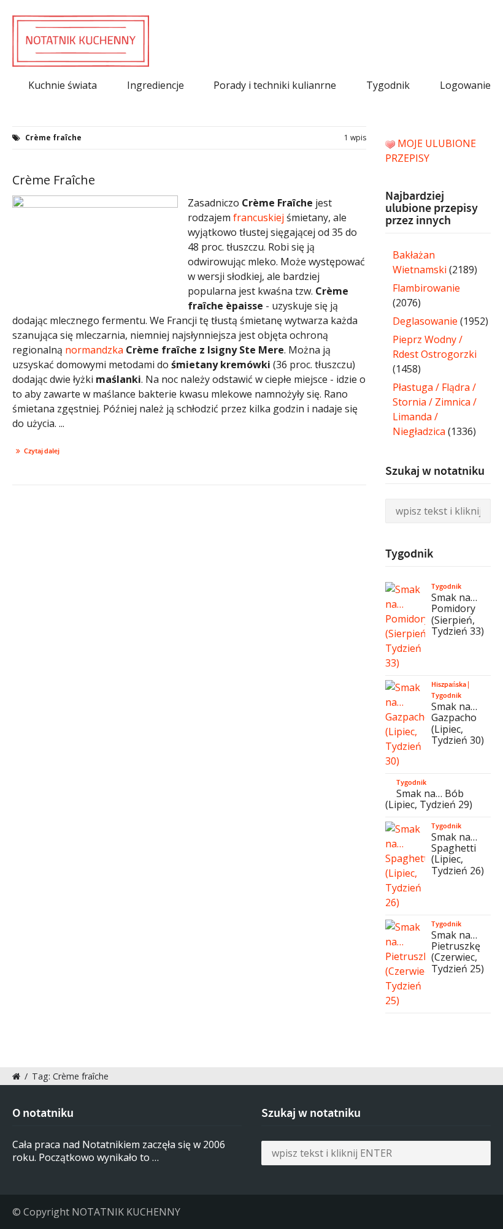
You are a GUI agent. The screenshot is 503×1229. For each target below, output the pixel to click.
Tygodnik (388, 85)
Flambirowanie (426, 288)
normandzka (94, 350)
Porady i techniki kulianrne (274, 85)
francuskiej (259, 217)
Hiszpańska (448, 684)
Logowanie (465, 85)
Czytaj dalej (42, 451)
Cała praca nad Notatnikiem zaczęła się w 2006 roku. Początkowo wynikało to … (118, 1151)
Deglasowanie (425, 321)
